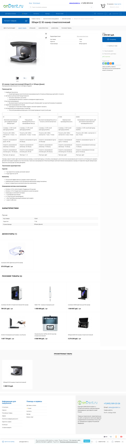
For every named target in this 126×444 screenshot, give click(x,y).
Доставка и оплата (10, 13)
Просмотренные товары (63, 354)
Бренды (47, 13)
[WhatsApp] (106, 63)
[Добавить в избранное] (46, 33)
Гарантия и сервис (6, 421)
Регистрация (36, 3)
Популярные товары (7, 413)
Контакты (36, 13)
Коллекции (5, 424)
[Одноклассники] (111, 63)
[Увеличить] (25, 52)
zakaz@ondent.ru (74, 3)
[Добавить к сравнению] (46, 37)
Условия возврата (6, 427)
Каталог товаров (10, 21)
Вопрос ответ (60, 13)
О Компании (5, 407)
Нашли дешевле (108, 51)
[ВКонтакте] (108, 63)
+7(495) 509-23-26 (112, 403)
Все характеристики (82, 36)
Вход (30, 3)
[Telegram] (103, 63)
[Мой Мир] (113, 63)
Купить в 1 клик (113, 46)
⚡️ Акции (24, 13)
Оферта (4, 416)
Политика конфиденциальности (10, 418)
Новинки (4, 410)
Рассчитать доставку (110, 53)
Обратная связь (9, 441)
